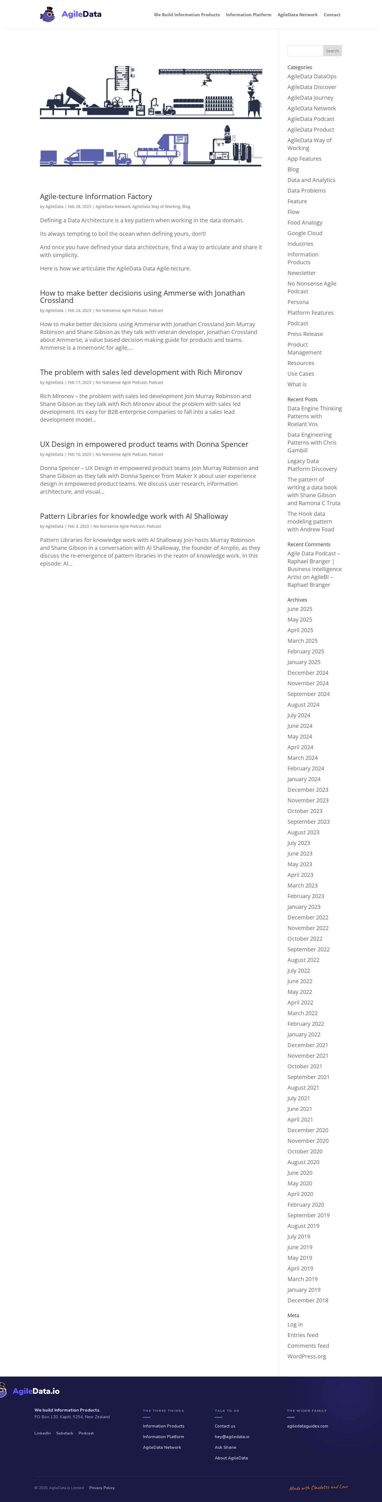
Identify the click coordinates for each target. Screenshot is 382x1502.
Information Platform (249, 14)
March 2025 (302, 640)
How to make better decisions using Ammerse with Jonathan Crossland (142, 296)
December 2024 (307, 672)
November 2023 (308, 800)
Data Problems (306, 190)
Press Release (305, 334)
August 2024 (303, 704)
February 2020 (305, 1204)
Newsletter (301, 273)
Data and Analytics (311, 180)
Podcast (156, 310)
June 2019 (299, 1247)
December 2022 (307, 917)
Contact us (225, 1426)
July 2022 (298, 970)
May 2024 (299, 736)
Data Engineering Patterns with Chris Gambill (312, 442)
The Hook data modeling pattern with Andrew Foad (310, 521)
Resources (300, 363)
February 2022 (305, 1023)
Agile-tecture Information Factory (96, 196)
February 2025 (305, 651)
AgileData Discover (311, 87)
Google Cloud (304, 233)
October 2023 (304, 811)
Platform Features (310, 312)
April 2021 (300, 1119)
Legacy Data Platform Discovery (312, 465)
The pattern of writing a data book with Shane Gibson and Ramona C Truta (313, 491)
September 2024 (308, 694)
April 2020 (300, 1194)
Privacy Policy (102, 1488)
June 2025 (299, 609)
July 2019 (298, 1236)
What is (297, 384)
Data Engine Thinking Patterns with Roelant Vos (314, 416)
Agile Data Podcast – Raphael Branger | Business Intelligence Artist (314, 565)
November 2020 (308, 1140)
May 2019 (299, 1258)
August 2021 (303, 1087)
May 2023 (299, 864)
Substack (64, 1433)
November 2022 (308, 928)
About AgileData (231, 1458)
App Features (304, 158)
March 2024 (302, 757)
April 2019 (300, 1268)
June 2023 (299, 853)
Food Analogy (304, 222)
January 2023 (303, 906)
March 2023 (302, 885)
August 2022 (303, 960)
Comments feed (308, 1345)
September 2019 (308, 1215)
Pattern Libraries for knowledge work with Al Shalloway (134, 516)
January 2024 (303, 779)
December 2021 (307, 1045)
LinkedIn (42, 1433)
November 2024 (308, 683)
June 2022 (299, 981)
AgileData (54, 206)
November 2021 (308, 1055)
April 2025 (300, 630)
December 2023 (307, 789)
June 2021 (299, 1109)
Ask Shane (225, 1447)
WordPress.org (306, 1356)
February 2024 (305, 768)
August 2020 (303, 1162)
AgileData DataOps (312, 76)
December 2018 (307, 1300)
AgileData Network (298, 14)
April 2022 (300, 1002)
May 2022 (299, 992)
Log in (295, 1324)
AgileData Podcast (310, 119)
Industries (300, 243)
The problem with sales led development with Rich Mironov (141, 372)
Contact (332, 14)
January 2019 (303, 1289)
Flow (293, 212)
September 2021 (308, 1077)
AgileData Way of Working (156, 206)
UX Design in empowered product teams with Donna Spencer (144, 444)
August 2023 (303, 832)
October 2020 (304, 1151)
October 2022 (304, 938)
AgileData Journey (310, 97)
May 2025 (299, 619)
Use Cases (300, 373)
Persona (298, 302)
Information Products (303, 258)
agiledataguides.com (307, 1426)
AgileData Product (310, 129)
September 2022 (308, 949)
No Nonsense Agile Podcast (121, 310)
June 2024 (299, 726)
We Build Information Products (187, 14)
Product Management (304, 348)
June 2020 (299, 1172)
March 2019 (302, 1279)
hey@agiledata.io (232, 1437)
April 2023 (300, 875)
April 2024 (300, 747)
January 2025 (303, 662)
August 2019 (303, 1226)
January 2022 (303, 1034)
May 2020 (299, 1183)
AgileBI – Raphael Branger (310, 580)
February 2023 (305, 896)
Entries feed (302, 1335)
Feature (297, 201)
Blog (186, 206)
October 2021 (304, 1066)
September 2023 (308, 821)
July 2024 (298, 715)
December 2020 (307, 1130)
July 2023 (298, 843)
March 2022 (302, 1013)
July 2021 (298, 1098)
